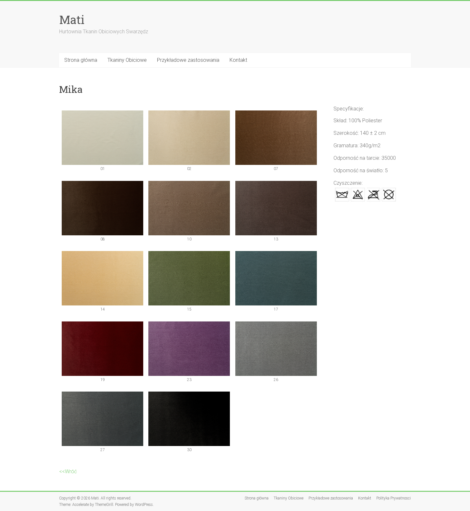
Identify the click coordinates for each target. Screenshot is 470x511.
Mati (71, 19)
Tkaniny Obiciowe (127, 60)
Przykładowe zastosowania (188, 60)
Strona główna (80, 60)
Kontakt (238, 60)
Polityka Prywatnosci (393, 498)
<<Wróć (68, 471)
